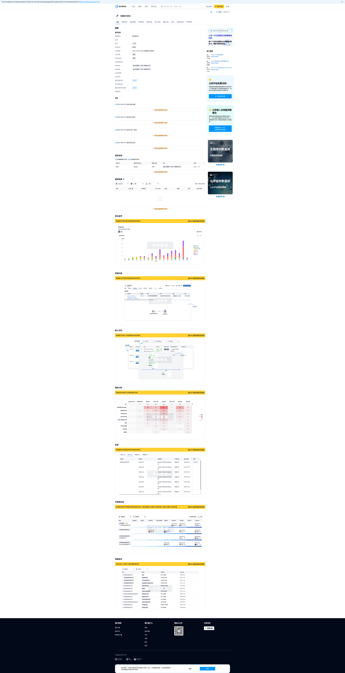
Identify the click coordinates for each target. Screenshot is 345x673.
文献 (146, 638)
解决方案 (117, 627)
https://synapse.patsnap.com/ (89, 2)
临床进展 (147, 631)
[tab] (117, 22)
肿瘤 (134, 54)
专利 (146, 635)
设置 (190, 669)
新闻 (146, 645)
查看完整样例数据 (198, 221)
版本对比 (154, 6)
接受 (207, 669)
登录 (227, 6)
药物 (146, 627)
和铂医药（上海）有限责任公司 (142, 65)
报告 (146, 642)
